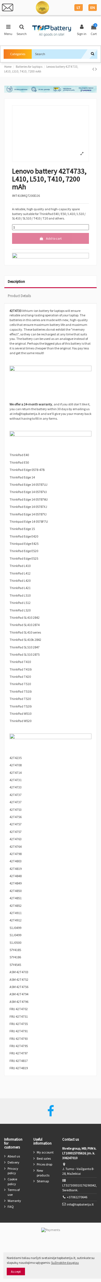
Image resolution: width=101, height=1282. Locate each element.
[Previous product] (93, 69)
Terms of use (14, 1192)
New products (43, 1172)
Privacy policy (13, 1170)
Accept (16, 1271)
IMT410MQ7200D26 (26, 195)
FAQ (11, 1206)
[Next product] (96, 69)
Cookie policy (12, 1181)
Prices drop (44, 1164)
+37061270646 (77, 1197)
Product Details (19, 295)
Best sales (44, 1158)
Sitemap (43, 1181)
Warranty (14, 1201)
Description (16, 281)
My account (45, 1152)
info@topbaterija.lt (80, 1204)
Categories (17, 54)
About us (14, 1156)
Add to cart (54, 238)
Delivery (13, 1162)
